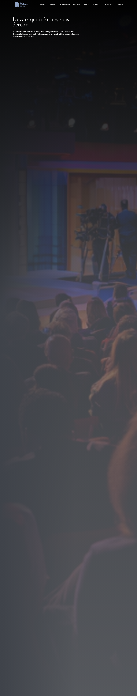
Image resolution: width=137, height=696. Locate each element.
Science (95, 5)
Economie (76, 5)
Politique (86, 5)
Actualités (42, 5)
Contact (120, 5)
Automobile (52, 5)
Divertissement (65, 5)
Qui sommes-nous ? (107, 5)
